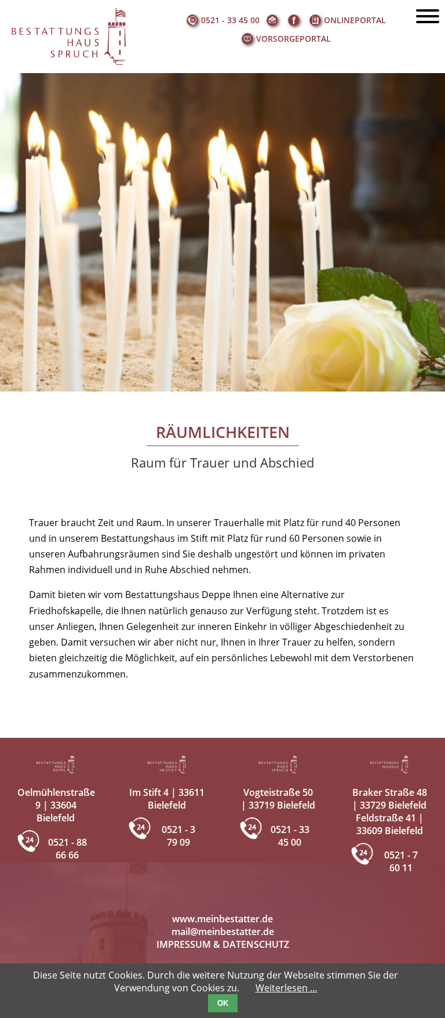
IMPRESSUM (183, 944)
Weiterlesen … (287, 987)
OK (222, 1003)
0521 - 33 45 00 (230, 20)
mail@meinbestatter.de (223, 931)
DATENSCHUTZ (255, 944)
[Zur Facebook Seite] (295, 20)
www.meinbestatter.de (222, 918)
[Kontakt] (273, 20)
